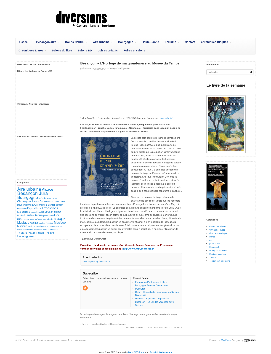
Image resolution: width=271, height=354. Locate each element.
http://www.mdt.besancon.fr (138, 248)
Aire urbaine (101, 42)
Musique (59, 218)
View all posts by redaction (96, 261)
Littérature (21, 219)
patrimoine (38, 229)
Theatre (22, 232)
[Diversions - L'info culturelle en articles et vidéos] (94, 29)
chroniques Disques (214, 42)
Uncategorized (26, 236)
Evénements (22, 208)
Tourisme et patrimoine (219, 260)
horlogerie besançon (94, 314)
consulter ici (166, 118)
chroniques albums (217, 226)
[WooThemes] (249, 340)
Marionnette (214, 246)
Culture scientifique (218, 233)
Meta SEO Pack (136, 352)
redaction (87, 68)
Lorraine (170, 42)
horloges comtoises (117, 314)
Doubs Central (74, 42)
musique (34, 222)
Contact (190, 42)
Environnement (39, 204)
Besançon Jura (46, 42)
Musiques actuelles (218, 250)
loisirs (45, 219)
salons (55, 229)
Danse (212, 236)
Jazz (211, 240)
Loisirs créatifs (108, 50)
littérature (38, 219)
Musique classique (217, 253)
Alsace (23, 42)
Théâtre (212, 257)
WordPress (226, 340)
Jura (56, 215)
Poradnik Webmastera (161, 352)
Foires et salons (134, 50)
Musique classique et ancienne (41, 226)
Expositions (126, 68)
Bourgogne (125, 42)
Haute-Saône (150, 42)
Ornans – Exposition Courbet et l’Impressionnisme (103, 324)
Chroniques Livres (31, 50)
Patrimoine (47, 229)
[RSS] (85, 288)
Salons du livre (62, 50)
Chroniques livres (217, 229)
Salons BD (85, 50)
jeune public (214, 243)
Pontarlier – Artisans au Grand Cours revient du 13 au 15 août (153, 327)
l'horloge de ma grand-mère (143, 314)
